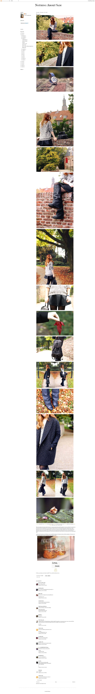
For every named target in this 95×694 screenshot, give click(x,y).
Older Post (73, 681)
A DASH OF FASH (41, 651)
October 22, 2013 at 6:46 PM (42, 625)
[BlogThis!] (46, 575)
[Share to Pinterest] (49, 575)
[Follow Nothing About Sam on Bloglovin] (24, 23)
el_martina (40, 636)
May (23, 54)
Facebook (22, 29)
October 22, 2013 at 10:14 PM (42, 644)
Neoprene (23, 42)
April (23, 55)
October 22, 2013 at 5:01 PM (42, 617)
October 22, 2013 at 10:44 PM (42, 652)
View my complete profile (27, 15)
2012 (22, 61)
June (23, 53)
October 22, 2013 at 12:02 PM (42, 590)
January (23, 59)
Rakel (39, 670)
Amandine (40, 641)
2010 (22, 64)
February (23, 58)
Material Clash (24, 44)
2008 (22, 66)
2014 (22, 33)
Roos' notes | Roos (41, 582)
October (23, 38)
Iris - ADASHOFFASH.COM (43, 647)
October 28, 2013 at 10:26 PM (42, 678)
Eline (39, 614)
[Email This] (45, 575)
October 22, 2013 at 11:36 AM (43, 585)
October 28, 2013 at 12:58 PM (42, 672)
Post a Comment (39, 680)
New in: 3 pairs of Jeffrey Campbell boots (27, 46)
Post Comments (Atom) (43, 683)
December (23, 35)
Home (56, 681)
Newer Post (37, 681)
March (23, 57)
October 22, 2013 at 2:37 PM (42, 611)
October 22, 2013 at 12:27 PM (42, 597)
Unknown (40, 628)
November (23, 37)
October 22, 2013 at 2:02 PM (42, 603)
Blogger (49, 691)
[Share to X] (47, 575)
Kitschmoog (40, 588)
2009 (22, 65)
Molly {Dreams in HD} (42, 606)
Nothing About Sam (48, 5)
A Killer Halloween (24, 39)
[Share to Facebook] (48, 575)
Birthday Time (24, 47)
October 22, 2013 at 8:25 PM (42, 633)
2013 (22, 34)
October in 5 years (24, 43)
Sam (26, 13)
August (23, 50)
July (23, 51)
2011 (22, 62)
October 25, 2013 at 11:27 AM (43, 667)
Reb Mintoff (40, 655)
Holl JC (40, 593)
